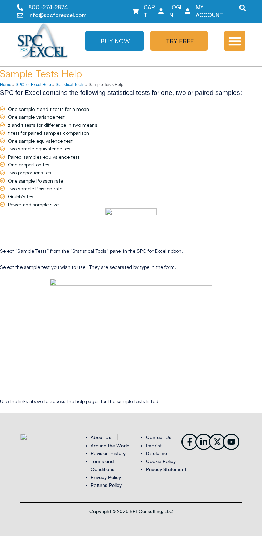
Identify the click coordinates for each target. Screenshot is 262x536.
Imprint (154, 446)
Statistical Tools (70, 84)
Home (5, 84)
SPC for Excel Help (33, 84)
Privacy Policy (106, 477)
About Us (101, 437)
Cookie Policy (161, 461)
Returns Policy (106, 485)
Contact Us (158, 437)
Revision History (108, 454)
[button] (242, 7)
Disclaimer (157, 454)
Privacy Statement (166, 470)
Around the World (110, 446)
